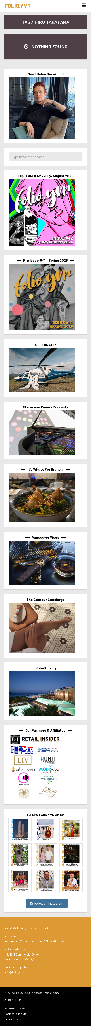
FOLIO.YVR (17, 5)
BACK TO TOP (14, 1000)
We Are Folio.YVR (14, 1008)
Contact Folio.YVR (15, 1013)
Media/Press (12, 1018)
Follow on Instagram (48, 903)
